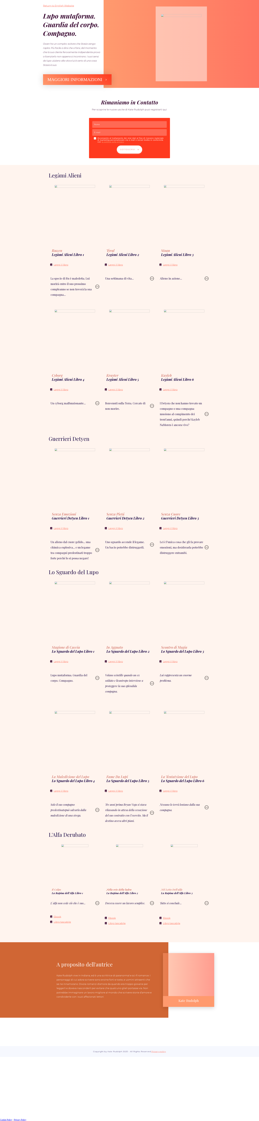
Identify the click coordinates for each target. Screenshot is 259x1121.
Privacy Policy (20, 1120)
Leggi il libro (61, 264)
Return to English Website (58, 5)
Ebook (57, 916)
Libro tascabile (62, 922)
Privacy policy (158, 1051)
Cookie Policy (6, 1120)
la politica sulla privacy (113, 142)
